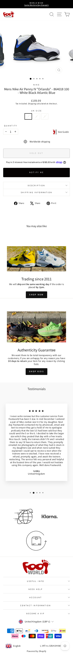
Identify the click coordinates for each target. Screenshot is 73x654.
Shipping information (36, 192)
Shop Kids (36, 371)
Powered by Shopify (36, 651)
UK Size (36, 111)
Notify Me (36, 172)
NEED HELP (35, 589)
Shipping (32, 103)
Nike (36, 84)
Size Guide (63, 131)
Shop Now (36, 294)
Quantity (10, 125)
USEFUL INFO (35, 581)
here (36, 364)
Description (36, 185)
